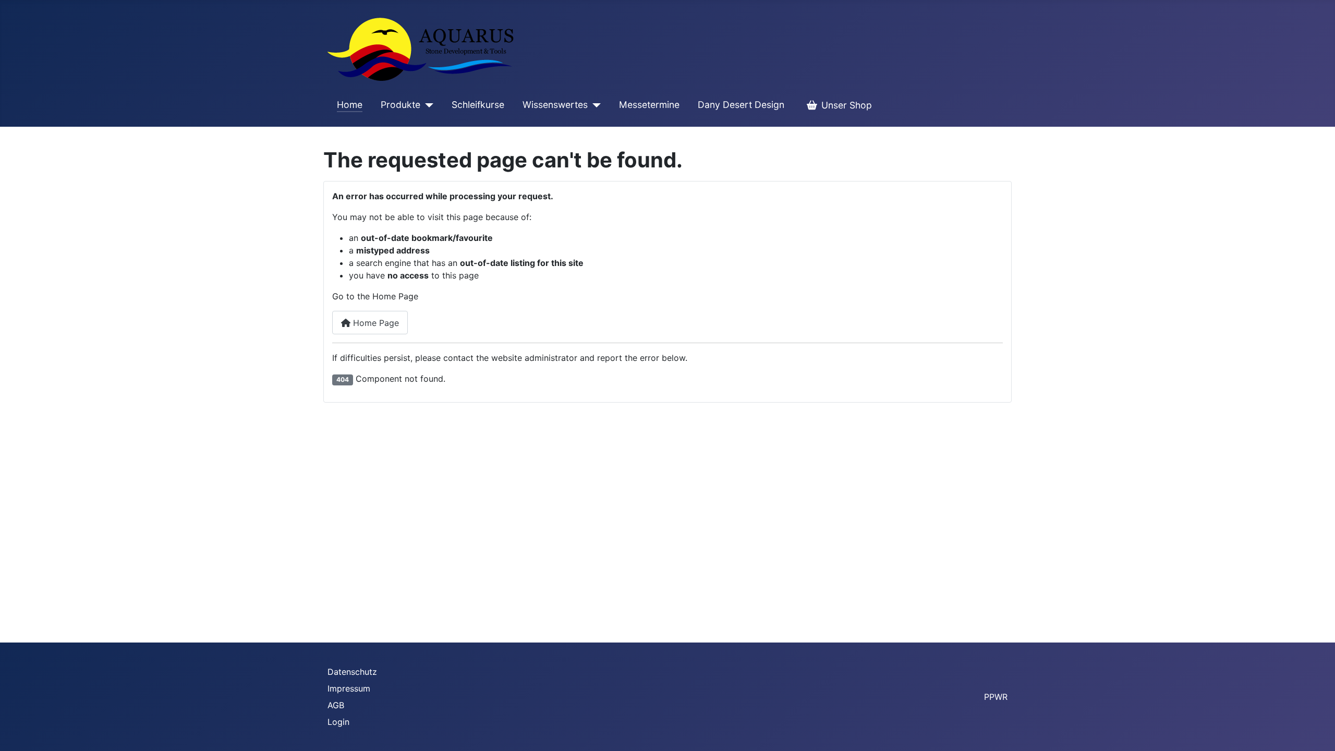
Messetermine (649, 104)
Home (349, 104)
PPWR (996, 697)
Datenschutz (352, 672)
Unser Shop (846, 105)
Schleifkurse (478, 104)
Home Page (374, 323)
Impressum (348, 688)
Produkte (400, 104)
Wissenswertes (555, 104)
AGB (335, 705)
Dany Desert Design (741, 104)
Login (338, 722)
